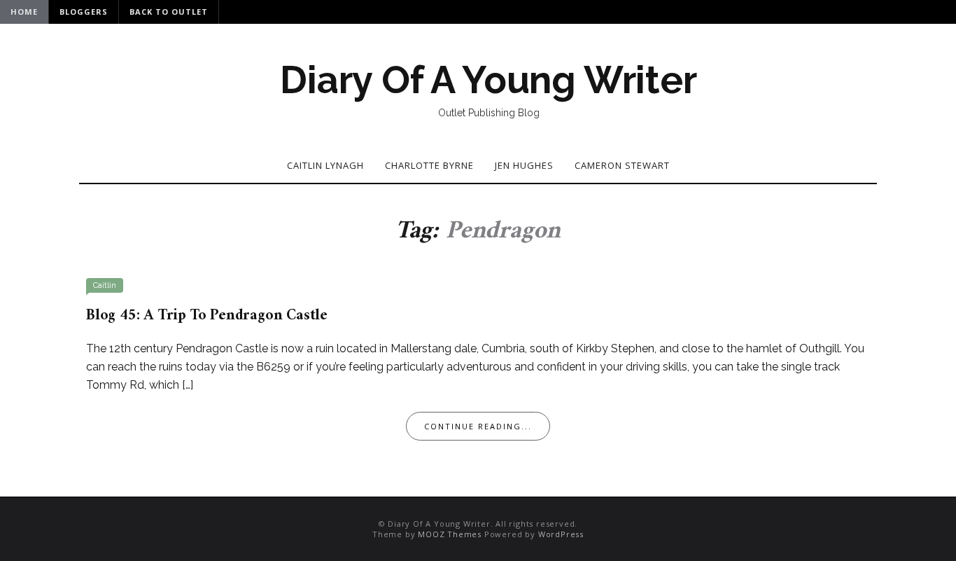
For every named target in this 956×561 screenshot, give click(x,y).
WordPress (561, 534)
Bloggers (83, 11)
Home (24, 11)
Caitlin (104, 285)
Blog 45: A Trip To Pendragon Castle (207, 315)
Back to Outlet (168, 11)
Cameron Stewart (622, 165)
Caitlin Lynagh (325, 165)
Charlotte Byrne (429, 165)
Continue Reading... (478, 426)
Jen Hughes (524, 165)
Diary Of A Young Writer (488, 79)
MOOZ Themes (449, 534)
